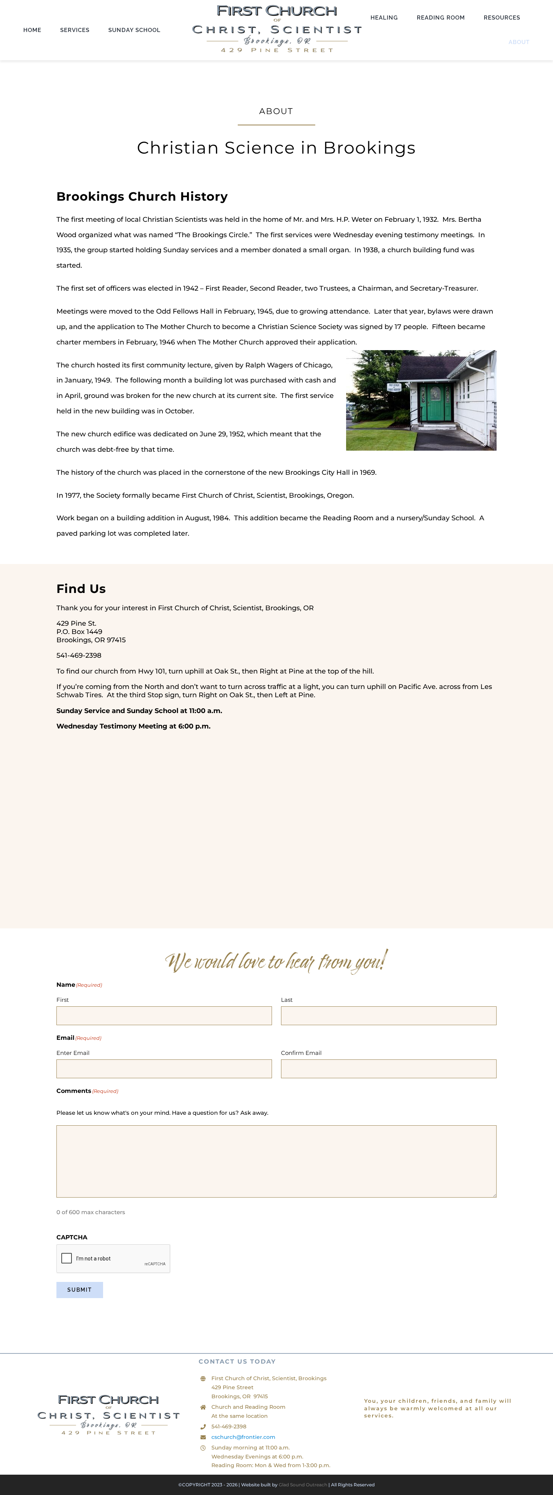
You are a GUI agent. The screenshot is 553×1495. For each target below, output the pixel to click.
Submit (79, 1290)
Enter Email (73, 1052)
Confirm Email (301, 1052)
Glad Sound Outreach (303, 1484)
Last (287, 999)
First (62, 999)
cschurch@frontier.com (243, 1437)
